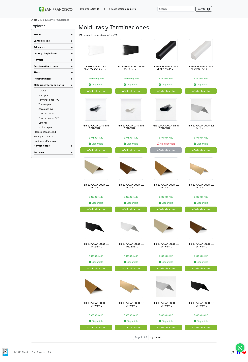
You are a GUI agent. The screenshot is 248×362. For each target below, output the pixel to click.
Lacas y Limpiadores (45, 53)
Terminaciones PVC (48, 99)
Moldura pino (45, 127)
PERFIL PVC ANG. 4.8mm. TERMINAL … (96, 127)
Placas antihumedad (45, 131)
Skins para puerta (43, 136)
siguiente (155, 337)
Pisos (37, 72)
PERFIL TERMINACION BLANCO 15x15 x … (201, 68)
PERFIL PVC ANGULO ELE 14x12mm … (201, 127)
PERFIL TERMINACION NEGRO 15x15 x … (166, 68)
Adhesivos (39, 47)
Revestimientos (43, 78)
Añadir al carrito (96, 91)
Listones (43, 122)
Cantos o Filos (42, 40)
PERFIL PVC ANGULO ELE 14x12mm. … (131, 245)
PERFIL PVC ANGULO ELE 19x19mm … (166, 245)
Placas (37, 34)
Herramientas (42, 145)
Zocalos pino (45, 104)
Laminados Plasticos (45, 141)
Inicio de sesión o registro (121, 8)
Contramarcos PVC (48, 118)
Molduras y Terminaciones (49, 85)
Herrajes (38, 59)
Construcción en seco (46, 66)
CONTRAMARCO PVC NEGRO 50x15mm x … (131, 68)
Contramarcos (46, 113)
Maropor (43, 95)
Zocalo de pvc (45, 109)
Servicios (39, 152)
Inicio (34, 19)
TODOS (42, 90)
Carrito (203, 8)
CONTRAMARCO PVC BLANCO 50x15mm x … (96, 68)
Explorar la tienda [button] (90, 8)
